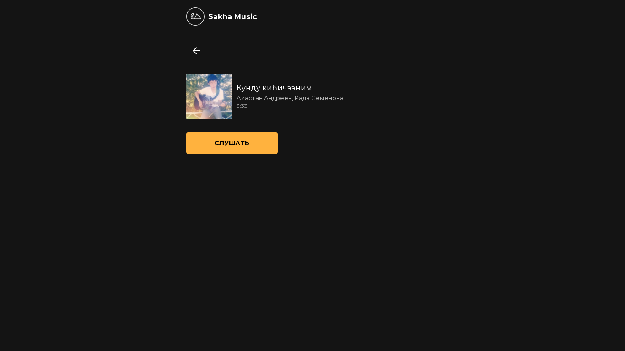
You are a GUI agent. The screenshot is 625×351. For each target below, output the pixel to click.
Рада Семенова (319, 97)
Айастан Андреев (264, 97)
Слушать (231, 143)
